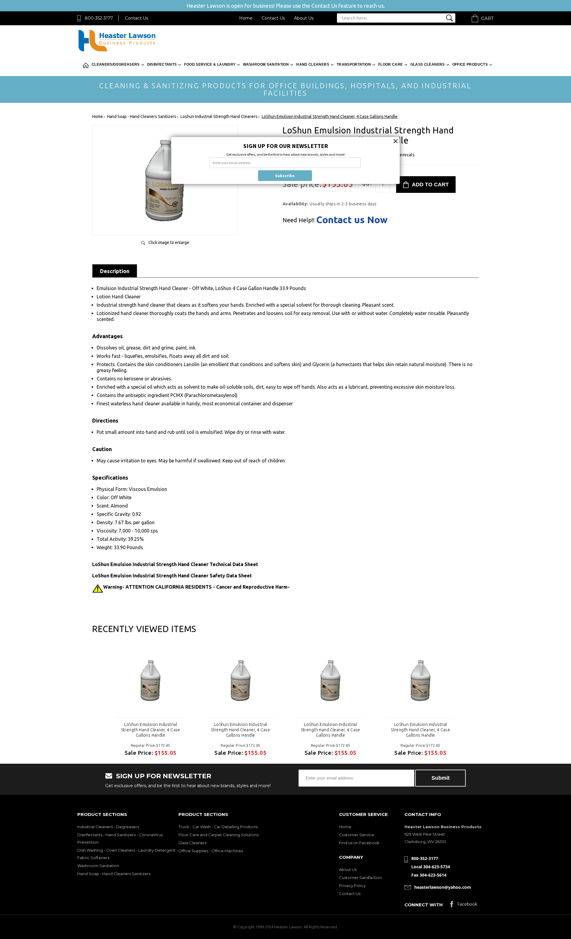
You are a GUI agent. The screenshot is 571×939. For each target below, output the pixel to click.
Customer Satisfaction (360, 877)
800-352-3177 (99, 18)
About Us (303, 18)
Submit (441, 778)
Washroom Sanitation (266, 64)
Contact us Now (352, 219)
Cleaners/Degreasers (116, 64)
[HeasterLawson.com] (116, 51)
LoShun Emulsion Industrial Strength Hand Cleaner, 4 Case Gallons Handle (150, 730)
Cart (487, 18)
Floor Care (390, 64)
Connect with (423, 905)
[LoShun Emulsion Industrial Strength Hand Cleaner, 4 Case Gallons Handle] (165, 224)
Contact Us (136, 18)
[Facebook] (463, 905)
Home (245, 18)
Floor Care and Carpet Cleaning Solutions (218, 834)
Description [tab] (114, 271)
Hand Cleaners (312, 64)
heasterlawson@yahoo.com (442, 887)
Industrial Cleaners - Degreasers (108, 826)
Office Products (470, 64)
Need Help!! (299, 220)
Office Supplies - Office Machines (210, 850)
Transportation (354, 64)
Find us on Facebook (359, 842)
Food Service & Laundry (210, 64)
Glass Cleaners (427, 64)
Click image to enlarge (168, 242)
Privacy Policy (352, 885)
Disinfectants (162, 64)
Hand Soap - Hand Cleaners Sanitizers (113, 873)
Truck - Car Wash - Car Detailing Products (218, 826)
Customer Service (356, 834)
